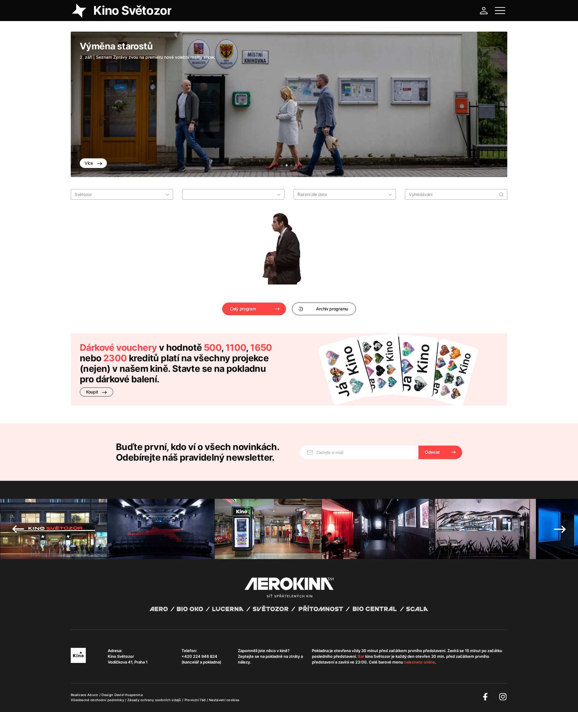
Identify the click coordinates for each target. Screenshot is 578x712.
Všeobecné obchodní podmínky (98, 700)
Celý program (243, 308)
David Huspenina (128, 695)
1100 (235, 347)
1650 (261, 347)
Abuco (92, 695)
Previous (84, 104)
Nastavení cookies (224, 700)
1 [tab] (281, 165)
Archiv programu (332, 308)
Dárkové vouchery (118, 347)
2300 (115, 358)
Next (493, 104)
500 (212, 347)
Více (89, 163)
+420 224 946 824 (199, 656)
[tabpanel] (289, 104)
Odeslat (432, 452)
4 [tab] (296, 165)
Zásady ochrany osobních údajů (154, 700)
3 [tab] (291, 165)
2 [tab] (286, 165)
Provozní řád (196, 700)
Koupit (92, 391)
